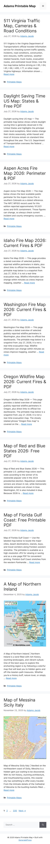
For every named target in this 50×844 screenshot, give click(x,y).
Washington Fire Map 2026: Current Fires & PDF (25, 309)
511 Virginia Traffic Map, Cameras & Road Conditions (22, 25)
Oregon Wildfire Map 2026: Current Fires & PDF (25, 381)
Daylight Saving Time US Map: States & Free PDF (24, 101)
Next (22, 811)
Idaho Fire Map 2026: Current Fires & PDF (25, 243)
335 (15, 811)
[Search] (42, 825)
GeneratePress (25, 840)
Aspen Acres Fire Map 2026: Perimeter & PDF (25, 173)
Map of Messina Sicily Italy (19, 702)
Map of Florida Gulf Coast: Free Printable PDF (25, 520)
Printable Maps (14, 82)
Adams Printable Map (20, 6)
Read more (9, 74)
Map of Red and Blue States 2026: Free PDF (24, 450)
